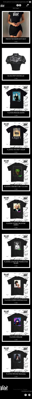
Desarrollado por (20, 389)
